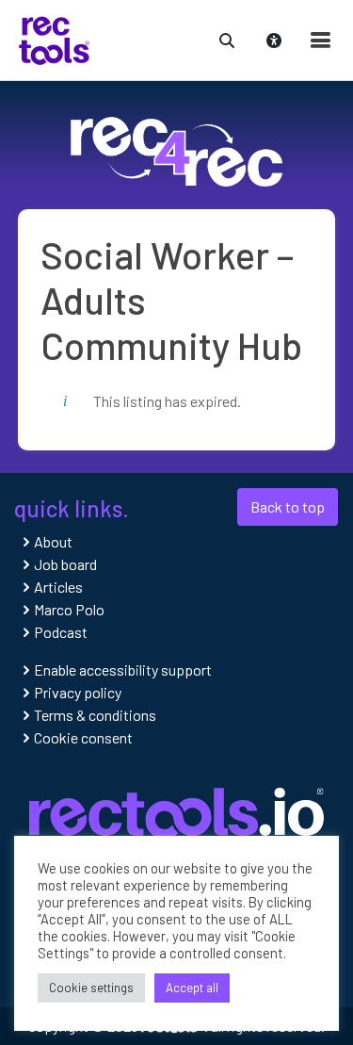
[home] (54, 38)
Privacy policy (77, 692)
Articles (58, 587)
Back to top (287, 506)
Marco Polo (69, 609)
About (53, 541)
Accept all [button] (192, 987)
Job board (65, 564)
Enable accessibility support (123, 669)
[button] (227, 38)
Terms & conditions (95, 715)
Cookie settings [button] (91, 987)
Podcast (61, 632)
